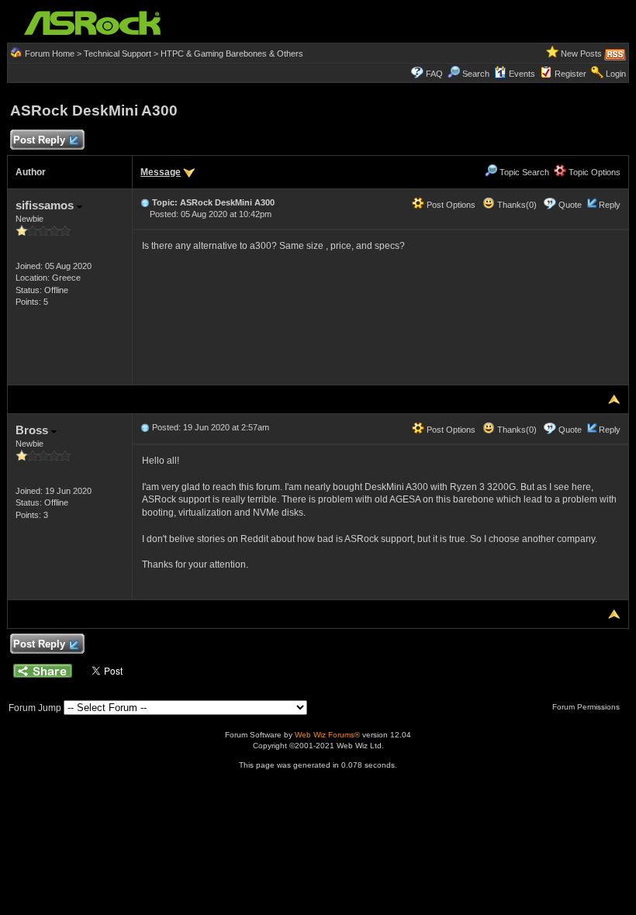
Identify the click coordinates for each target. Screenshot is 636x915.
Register (570, 73)
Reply (609, 204)
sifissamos (46, 205)
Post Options (449, 204)
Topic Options (593, 172)
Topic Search (523, 172)
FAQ (434, 73)
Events (522, 73)
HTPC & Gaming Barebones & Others (232, 53)
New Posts (581, 53)
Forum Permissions (587, 707)
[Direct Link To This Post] (145, 202)
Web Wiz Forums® (327, 734)
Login (616, 73)
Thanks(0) (516, 204)
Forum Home (49, 53)
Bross (33, 430)
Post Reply (39, 140)
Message (160, 172)
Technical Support (117, 53)
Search (475, 73)
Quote (570, 204)
